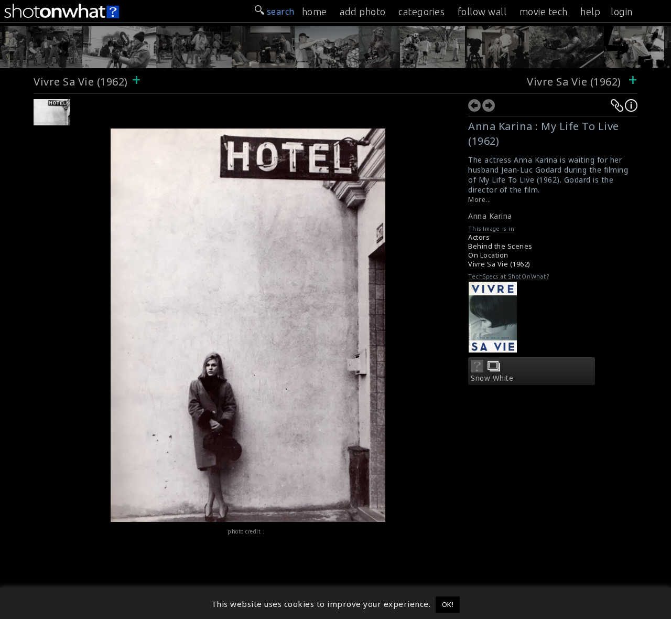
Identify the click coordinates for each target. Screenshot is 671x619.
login (622, 11)
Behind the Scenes (500, 246)
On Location (488, 255)
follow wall (482, 11)
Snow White (492, 378)
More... (479, 199)
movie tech (544, 11)
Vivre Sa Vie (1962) (81, 81)
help (590, 11)
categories (421, 11)
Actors (479, 237)
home (314, 11)
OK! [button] (448, 604)
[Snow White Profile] (477, 369)
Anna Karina (490, 216)
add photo (363, 11)
